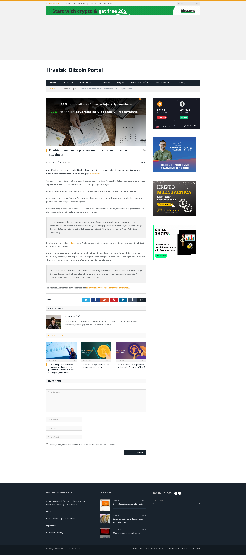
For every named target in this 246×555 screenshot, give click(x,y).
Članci (66, 82)
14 (145, 529)
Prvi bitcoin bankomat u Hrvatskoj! (128, 504)
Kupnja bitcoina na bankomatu (126, 533)
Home (53, 82)
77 (145, 500)
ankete (72, 243)
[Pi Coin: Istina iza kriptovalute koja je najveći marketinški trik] (131, 352)
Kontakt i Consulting (54, 532)
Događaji (181, 82)
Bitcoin (84, 82)
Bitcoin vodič (138, 82)
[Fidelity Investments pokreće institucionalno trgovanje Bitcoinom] (96, 122)
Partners (161, 82)
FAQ (119, 82)
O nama (49, 511)
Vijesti (143, 162)
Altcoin (102, 82)
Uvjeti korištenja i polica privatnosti (61, 518)
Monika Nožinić (55, 162)
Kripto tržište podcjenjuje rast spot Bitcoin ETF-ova (89, 3)
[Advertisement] (123, 37)
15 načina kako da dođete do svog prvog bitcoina (128, 520)
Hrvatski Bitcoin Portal (74, 70)
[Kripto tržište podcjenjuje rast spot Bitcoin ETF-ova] (96, 352)
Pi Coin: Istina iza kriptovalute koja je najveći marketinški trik (132, 365)
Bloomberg (95, 173)
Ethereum (185, 109)
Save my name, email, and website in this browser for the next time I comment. (82, 444)
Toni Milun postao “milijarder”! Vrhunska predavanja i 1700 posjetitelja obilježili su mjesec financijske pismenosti (61, 368)
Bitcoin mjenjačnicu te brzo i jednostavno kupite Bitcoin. (108, 287)
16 (145, 515)
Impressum (51, 525)
